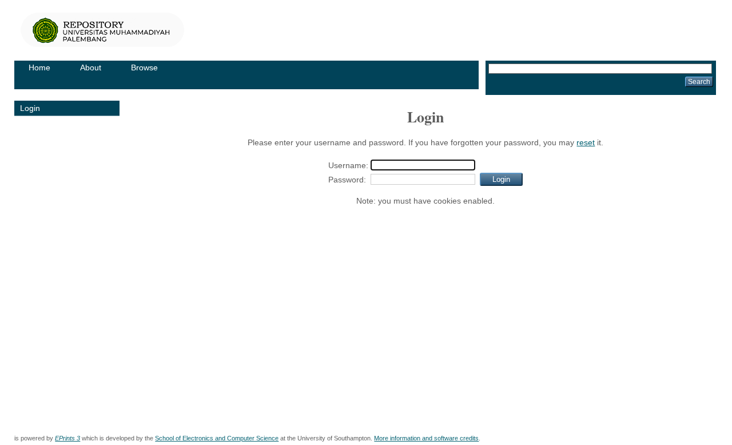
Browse (144, 67)
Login (30, 108)
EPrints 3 (67, 438)
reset (585, 142)
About (90, 67)
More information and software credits (426, 438)
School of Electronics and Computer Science (217, 438)
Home (39, 67)
